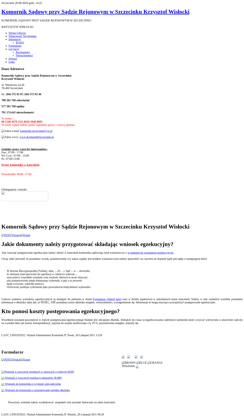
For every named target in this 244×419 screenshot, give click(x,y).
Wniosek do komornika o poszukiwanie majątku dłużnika (37, 390)
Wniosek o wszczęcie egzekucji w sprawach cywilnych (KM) (39, 371)
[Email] (25, 235)
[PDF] (5, 235)
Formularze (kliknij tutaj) (107, 299)
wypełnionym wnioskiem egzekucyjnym (150, 252)
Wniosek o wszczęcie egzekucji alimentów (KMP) (33, 377)
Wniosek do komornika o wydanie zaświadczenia (32, 383)
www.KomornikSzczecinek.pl (37, 137)
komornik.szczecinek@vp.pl (36, 130)
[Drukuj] (15, 235)
